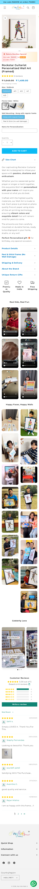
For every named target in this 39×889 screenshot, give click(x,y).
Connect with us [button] (9, 855)
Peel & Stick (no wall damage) (15, 121)
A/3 (15, 91)
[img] (7, 718)
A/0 (4, 95)
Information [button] (7, 849)
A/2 (21, 91)
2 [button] (18, 814)
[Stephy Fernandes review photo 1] (7, 753)
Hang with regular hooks (13, 117)
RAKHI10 (14, 57)
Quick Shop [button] (7, 843)
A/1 (28, 91)
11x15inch (6, 91)
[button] (4, 7)
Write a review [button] (19, 704)
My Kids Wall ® (22, 886)
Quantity (5, 138)
